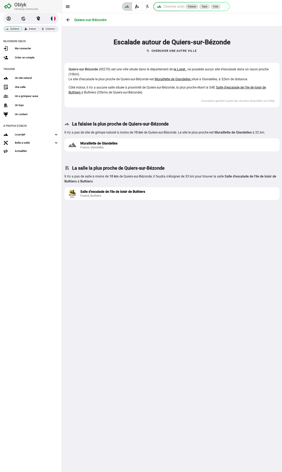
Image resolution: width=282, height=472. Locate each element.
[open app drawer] (68, 7)
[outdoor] (127, 6)
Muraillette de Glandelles (173, 79)
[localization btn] (38, 18)
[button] (8, 18)
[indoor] (137, 6)
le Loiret (180, 69)
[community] (147, 6)
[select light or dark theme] (23, 18)
